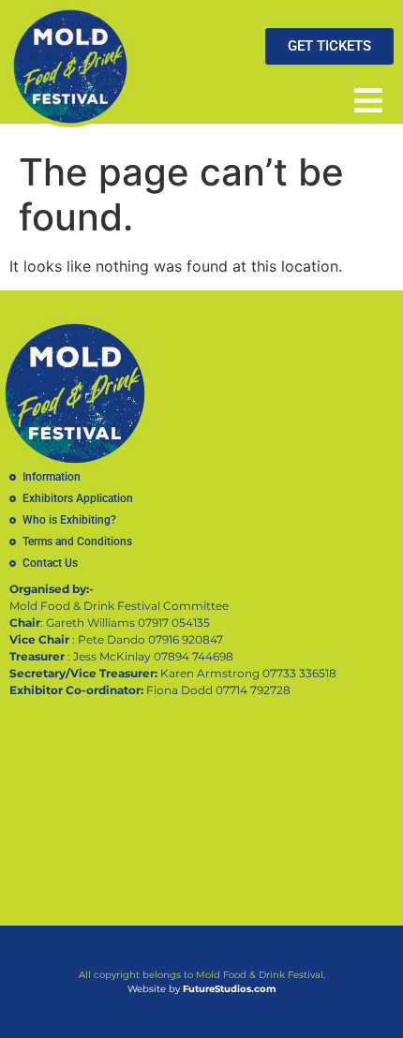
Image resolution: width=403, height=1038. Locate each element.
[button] (367, 99)
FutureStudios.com (229, 989)
